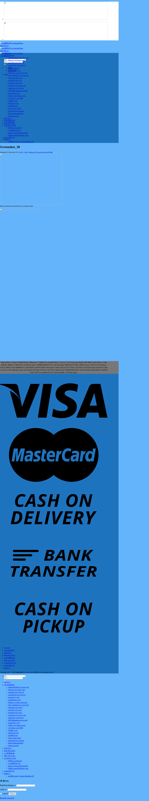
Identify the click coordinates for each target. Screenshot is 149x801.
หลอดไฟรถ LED (14, 93)
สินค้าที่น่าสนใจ (9, 120)
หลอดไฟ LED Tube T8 (16, 63)
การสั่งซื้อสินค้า (9, 122)
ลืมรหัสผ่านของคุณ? (7, 798)
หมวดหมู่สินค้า (9, 55)
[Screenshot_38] (31, 204)
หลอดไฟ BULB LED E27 (17, 65)
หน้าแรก (7, 54)
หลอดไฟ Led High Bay (16, 88)
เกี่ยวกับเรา (8, 118)
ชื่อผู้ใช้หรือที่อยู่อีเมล (8, 785)
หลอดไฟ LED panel (15, 81)
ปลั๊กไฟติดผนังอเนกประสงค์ (17, 91)
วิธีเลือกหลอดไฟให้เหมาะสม (18, 135)
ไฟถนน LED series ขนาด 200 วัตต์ (40, 152)
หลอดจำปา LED (14, 68)
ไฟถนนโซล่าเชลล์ (14, 108)
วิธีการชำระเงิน (9, 124)
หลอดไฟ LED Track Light (17, 86)
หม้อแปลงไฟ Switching (16, 111)
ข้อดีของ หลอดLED (15, 128)
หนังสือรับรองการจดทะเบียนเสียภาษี (21, 142)
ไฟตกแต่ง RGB (13, 116)
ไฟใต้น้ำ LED (13, 101)
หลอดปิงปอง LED (14, 70)
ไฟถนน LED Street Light (16, 60)
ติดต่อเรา (7, 139)
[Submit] (5, 64)
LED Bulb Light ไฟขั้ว (15, 98)
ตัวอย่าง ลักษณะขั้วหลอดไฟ (18, 133)
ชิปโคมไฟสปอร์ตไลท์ (15, 114)
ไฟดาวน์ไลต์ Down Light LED (18, 75)
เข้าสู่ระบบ (12, 794)
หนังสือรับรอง (13, 106)
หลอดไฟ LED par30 (15, 83)
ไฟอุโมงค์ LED (13, 103)
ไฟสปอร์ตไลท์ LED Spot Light (18, 58)
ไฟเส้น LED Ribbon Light (16, 96)
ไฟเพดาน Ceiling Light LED (17, 73)
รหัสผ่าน (3, 789)
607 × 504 (23, 152)
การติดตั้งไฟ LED (14, 130)
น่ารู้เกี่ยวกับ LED (10, 125)
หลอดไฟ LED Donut (15, 78)
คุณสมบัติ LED (9, 137)
